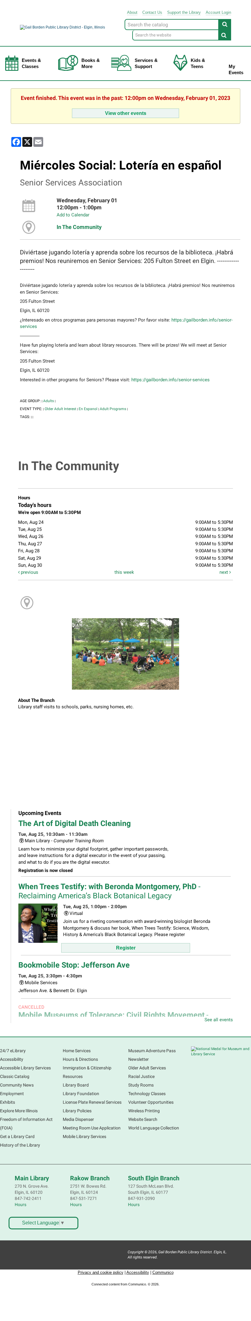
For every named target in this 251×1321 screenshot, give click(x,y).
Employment (12, 1093)
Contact (152, 12)
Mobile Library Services (84, 1136)
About (132, 12)
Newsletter (138, 1059)
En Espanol (88, 409)
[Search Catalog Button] (224, 24)
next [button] (224, 572)
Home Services (77, 1050)
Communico (163, 1272)
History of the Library (20, 1145)
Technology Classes (147, 1093)
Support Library (184, 12)
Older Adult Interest (60, 409)
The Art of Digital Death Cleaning (74, 823)
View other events (125, 113)
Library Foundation (81, 1093)
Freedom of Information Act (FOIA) (26, 1123)
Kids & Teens (198, 63)
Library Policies (77, 1110)
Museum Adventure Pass (152, 1050)
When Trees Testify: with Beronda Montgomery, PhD (109, 891)
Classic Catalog (14, 1076)
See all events (218, 1019)
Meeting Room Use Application (92, 1127)
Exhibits (7, 1102)
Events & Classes (31, 63)
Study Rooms (141, 1085)
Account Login (218, 12)
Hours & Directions (80, 1059)
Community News (17, 1085)
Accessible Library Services (25, 1067)
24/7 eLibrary (13, 1050)
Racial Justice (141, 1076)
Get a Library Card (17, 1136)
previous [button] (29, 572)
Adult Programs (113, 409)
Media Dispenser (78, 1119)
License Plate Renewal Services (92, 1102)
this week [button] (124, 572)
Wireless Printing (144, 1110)
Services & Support (146, 63)
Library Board (76, 1085)
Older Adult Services (147, 1067)
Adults (48, 401)
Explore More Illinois (19, 1110)
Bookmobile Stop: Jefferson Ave (74, 965)
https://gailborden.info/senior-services (170, 380)
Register (126, 947)
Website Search (142, 1119)
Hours (20, 1204)
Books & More (90, 63)
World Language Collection (153, 1127)
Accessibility (11, 1059)
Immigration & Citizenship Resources (87, 1072)
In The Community (79, 227)
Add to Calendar (73, 215)
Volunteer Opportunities (151, 1102)
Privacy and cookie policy (100, 1272)
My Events (236, 69)
